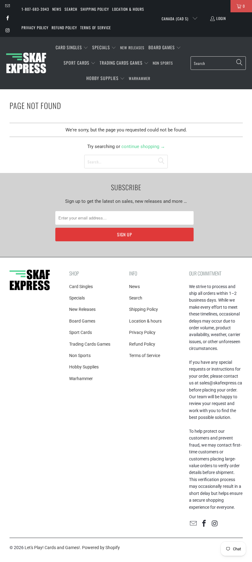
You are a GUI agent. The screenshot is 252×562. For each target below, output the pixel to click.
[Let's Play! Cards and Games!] (26, 63)
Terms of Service (95, 27)
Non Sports (80, 355)
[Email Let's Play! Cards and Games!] (7, 6)
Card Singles (81, 286)
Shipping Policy (95, 9)
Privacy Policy (35, 27)
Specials (77, 297)
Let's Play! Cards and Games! (52, 547)
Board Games (82, 321)
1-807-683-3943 (35, 9)
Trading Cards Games (89, 344)
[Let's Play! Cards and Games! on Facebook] (7, 18)
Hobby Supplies (84, 366)
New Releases (82, 309)
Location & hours (128, 9)
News (56, 9)
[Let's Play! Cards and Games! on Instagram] (7, 30)
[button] (72, 47)
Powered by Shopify (101, 547)
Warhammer (81, 378)
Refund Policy (64, 27)
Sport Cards (80, 332)
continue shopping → (143, 146)
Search (71, 9)
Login (221, 18)
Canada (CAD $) (176, 18)
